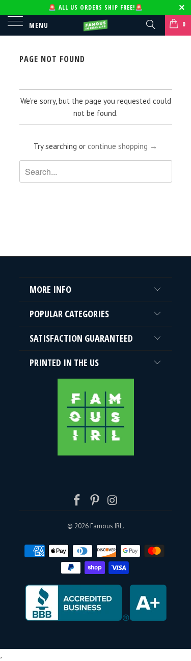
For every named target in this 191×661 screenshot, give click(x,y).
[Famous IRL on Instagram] (112, 501)
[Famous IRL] (96, 25)
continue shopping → (122, 146)
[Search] (150, 24)
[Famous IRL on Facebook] (77, 501)
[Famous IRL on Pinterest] (95, 501)
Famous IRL (106, 526)
